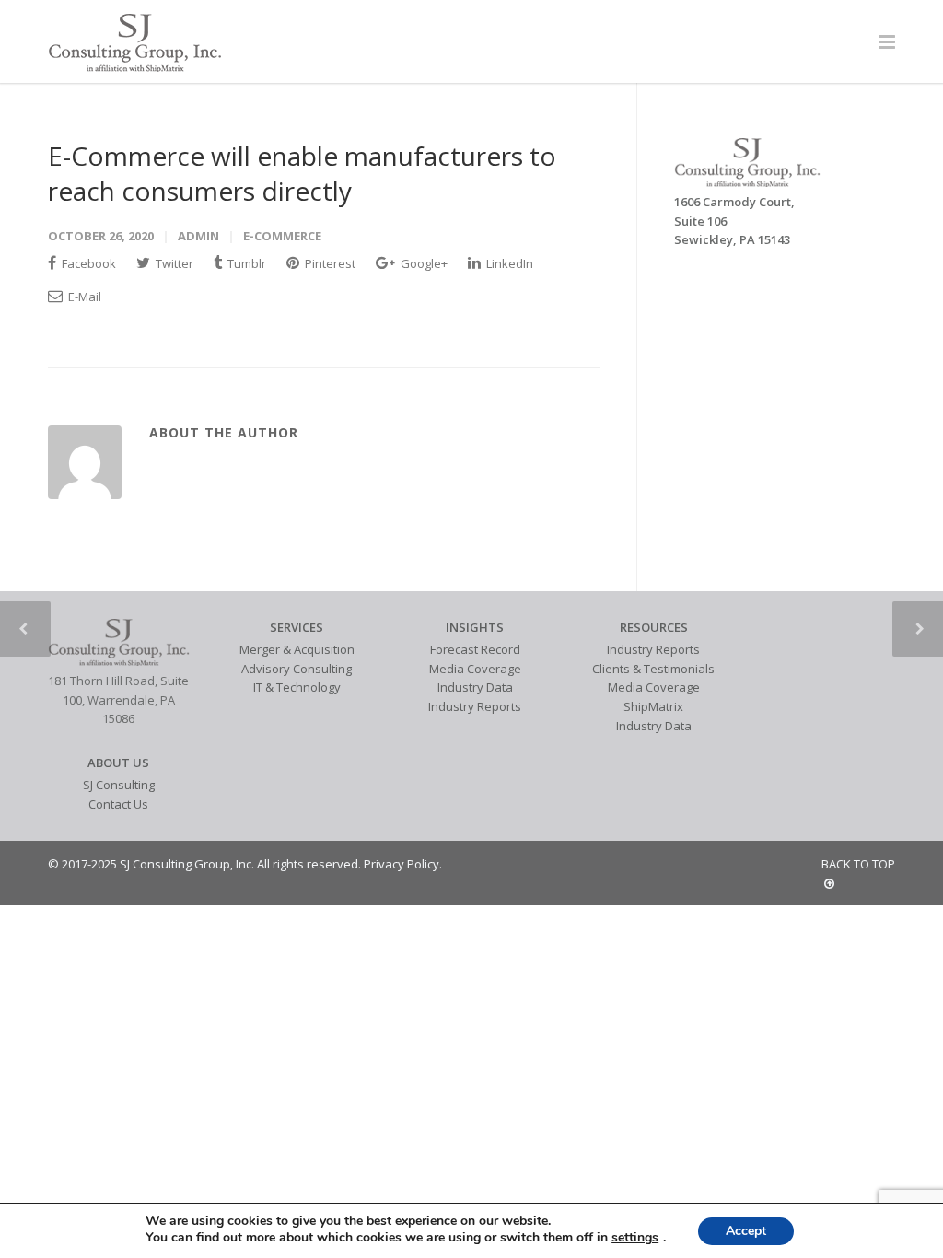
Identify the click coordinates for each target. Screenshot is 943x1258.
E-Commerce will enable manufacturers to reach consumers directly (302, 173)
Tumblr (245, 263)
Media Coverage (475, 668)
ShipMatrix (653, 706)
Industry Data (475, 687)
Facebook (87, 263)
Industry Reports (474, 706)
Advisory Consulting (296, 668)
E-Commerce (282, 235)
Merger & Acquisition (297, 649)
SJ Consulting (119, 784)
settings (634, 1237)
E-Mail (83, 296)
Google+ (423, 263)
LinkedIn (508, 263)
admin (198, 235)
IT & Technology (297, 687)
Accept (746, 1231)
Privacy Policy (401, 864)
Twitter (173, 263)
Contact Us (118, 804)
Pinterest (328, 263)
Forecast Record (475, 649)
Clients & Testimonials (653, 668)
